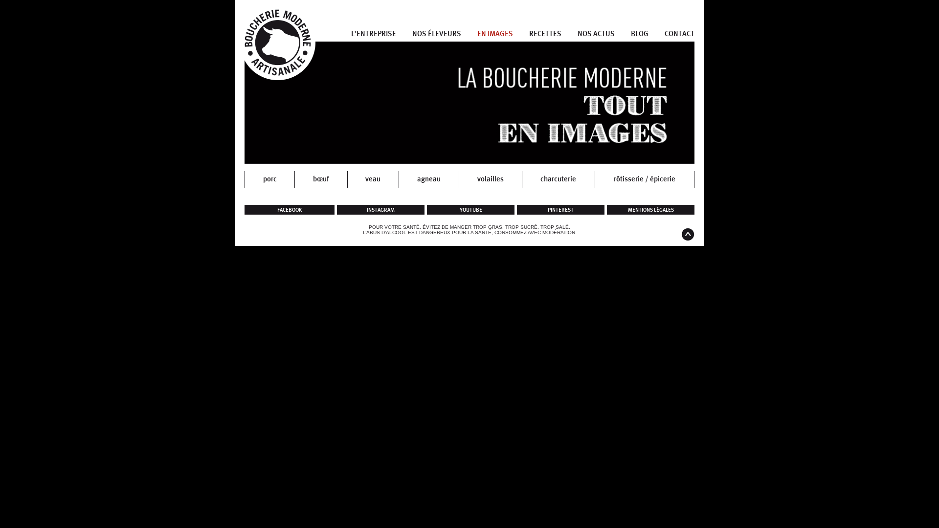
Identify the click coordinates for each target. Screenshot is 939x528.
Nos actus (596, 34)
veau (372, 179)
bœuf (321, 179)
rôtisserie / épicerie (644, 179)
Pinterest (561, 210)
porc (270, 179)
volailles (490, 179)
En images (495, 34)
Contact (679, 34)
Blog (639, 34)
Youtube (471, 210)
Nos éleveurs (436, 34)
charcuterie (558, 179)
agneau (429, 179)
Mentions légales (651, 210)
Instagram (381, 210)
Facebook (289, 210)
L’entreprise (373, 34)
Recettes (545, 34)
